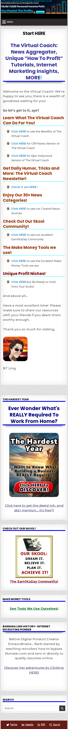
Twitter (13, 725)
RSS (43, 725)
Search (56, 725)
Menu (10, 21)
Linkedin (29, 725)
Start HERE (34, 33)
